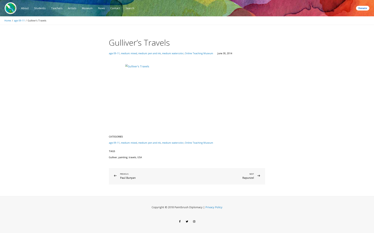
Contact (115, 8)
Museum (87, 8)
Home (7, 20)
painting (123, 157)
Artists (72, 8)
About (25, 8)
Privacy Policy (213, 207)
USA (139, 157)
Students (40, 8)
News (101, 8)
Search (130, 8)
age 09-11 (19, 20)
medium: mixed (129, 53)
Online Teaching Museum (199, 53)
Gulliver (113, 157)
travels (132, 157)
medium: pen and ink (149, 53)
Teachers (57, 8)
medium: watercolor (173, 53)
